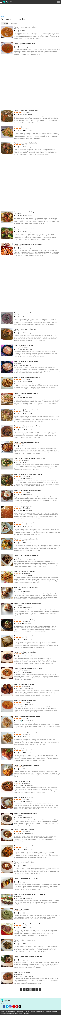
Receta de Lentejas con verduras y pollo (26, 111)
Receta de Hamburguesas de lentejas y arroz (27, 604)
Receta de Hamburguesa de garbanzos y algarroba (29, 894)
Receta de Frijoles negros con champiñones (27, 426)
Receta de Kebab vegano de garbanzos (26, 523)
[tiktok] (20, 1006)
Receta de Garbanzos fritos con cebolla (26, 733)
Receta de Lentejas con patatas (23, 345)
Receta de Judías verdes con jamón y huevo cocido (29, 458)
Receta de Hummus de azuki (22, 313)
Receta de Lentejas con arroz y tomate (26, 361)
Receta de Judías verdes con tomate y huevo (27, 490)
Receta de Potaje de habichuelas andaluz (26, 410)
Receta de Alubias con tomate (23, 749)
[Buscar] (59, 2)
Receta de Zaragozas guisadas (23, 507)
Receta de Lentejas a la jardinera (24, 830)
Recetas (2, 16)
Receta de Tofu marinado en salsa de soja (26, 555)
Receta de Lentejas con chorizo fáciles (25, 143)
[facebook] (4, 1006)
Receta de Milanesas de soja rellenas (25, 571)
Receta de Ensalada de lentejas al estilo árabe (28, 956)
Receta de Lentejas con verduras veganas (26, 228)
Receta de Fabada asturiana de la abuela (26, 442)
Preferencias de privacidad (51, 1011)
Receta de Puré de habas (21, 909)
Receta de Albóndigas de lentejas (24, 684)
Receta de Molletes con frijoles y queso (26, 587)
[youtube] (13, 1006)
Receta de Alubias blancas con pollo (25, 700)
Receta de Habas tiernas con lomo (24, 940)
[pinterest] (16, 1006)
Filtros (6, 23)
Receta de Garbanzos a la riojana (24, 862)
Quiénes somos (20, 1011)
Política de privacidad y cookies (37, 1011)
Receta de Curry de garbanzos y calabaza (26, 765)
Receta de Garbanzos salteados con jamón (27, 717)
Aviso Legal (27, 1011)
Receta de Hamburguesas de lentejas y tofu (27, 924)
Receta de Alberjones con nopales (24, 43)
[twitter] (7, 1006)
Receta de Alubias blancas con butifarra (26, 394)
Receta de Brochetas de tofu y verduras (26, 878)
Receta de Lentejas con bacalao (23, 797)
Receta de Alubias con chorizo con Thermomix (28, 244)
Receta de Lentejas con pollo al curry (25, 329)
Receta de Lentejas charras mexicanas (25, 27)
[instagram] (10, 1006)
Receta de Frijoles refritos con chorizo (25, 813)
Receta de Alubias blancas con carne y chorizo (28, 668)
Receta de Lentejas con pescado (24, 636)
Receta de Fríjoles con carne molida (25, 652)
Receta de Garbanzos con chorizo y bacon (26, 620)
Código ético (26, 1013)
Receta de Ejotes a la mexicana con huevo (27, 127)
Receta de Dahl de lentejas (22, 972)
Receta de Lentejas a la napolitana (24, 846)
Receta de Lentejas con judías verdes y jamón (28, 474)
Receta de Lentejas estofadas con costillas (27, 377)
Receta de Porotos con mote (22, 781)
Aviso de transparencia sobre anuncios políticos (12, 1013)
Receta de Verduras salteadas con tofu (26, 539)
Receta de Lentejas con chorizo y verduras (27, 212)
